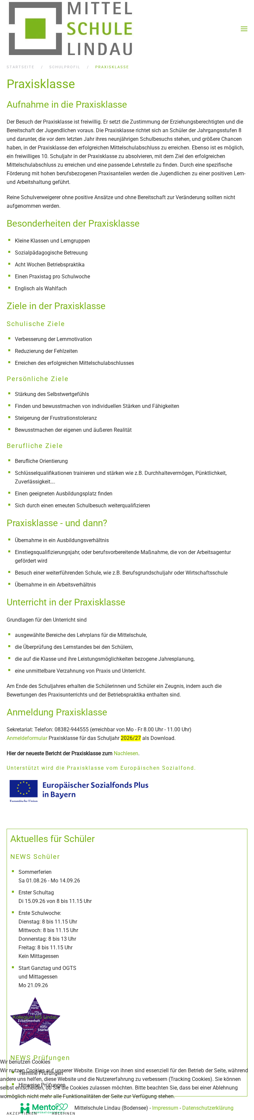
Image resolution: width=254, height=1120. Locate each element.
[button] (244, 29)
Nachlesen (126, 753)
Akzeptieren (22, 1113)
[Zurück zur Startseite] (71, 29)
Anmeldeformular (27, 738)
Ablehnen (64, 1113)
